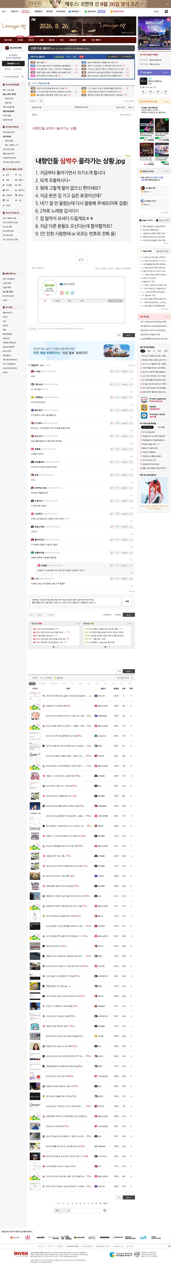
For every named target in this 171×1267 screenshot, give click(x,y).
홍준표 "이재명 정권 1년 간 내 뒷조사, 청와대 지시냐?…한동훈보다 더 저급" (78, 826)
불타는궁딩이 (103, 706)
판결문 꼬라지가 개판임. (58, 1166)
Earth (100, 746)
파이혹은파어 (103, 976)
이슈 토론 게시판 (8, 149)
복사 (41, 101)
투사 (7, 190)
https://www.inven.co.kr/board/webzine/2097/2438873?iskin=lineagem (61, 328)
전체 (32, 684)
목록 (121, 115)
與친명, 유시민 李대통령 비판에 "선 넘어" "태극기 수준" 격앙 (72, 926)
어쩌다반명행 (103, 816)
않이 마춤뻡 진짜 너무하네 (59, 1096)
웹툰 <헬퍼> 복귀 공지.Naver (60, 886)
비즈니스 (50, 1246)
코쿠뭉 (100, 1036)
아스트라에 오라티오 (10, 368)
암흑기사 (21, 190)
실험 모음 (8, 103)
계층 (113, 684)
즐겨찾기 (60, 678)
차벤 (4, 321)
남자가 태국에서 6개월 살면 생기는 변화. (64, 866)
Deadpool (101, 1006)
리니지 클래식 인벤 (9, 218)
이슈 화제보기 (127, 57)
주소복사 (33, 329)
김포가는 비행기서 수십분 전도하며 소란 (64, 966)
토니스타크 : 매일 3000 (57, 876)
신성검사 (9, 195)
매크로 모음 (9, 98)
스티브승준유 (103, 1076)
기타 (130, 684)
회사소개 (41, 1246)
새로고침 (131, 365)
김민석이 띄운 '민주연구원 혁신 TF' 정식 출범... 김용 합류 (71, 1056)
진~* (99, 1166)
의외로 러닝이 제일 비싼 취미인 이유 (63, 996)
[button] (53, 646)
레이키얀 (101, 696)
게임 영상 (6, 338)
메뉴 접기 (115, 300)
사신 (7, 200)
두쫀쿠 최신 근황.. (55, 856)
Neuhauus (101, 1146)
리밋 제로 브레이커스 (10, 360)
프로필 (57, 301)
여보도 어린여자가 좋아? (58, 1016)
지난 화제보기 (113, 57)
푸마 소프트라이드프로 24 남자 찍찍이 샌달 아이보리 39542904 (154, 322)
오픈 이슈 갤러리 (8, 279)
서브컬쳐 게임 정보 (9, 343)
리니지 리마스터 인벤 (10, 222)
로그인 (156, 11)
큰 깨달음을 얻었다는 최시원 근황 (62, 846)
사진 (105, 684)
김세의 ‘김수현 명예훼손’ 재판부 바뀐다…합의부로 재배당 (71, 766)
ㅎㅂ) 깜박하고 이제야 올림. (59, 1006)
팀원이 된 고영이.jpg (56, 986)
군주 (7, 175)
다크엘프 (9, 185)
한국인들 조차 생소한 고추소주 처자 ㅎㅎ (64, 1156)
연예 (54, 684)
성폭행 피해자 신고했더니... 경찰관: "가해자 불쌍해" (69, 726)
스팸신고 (118, 268)
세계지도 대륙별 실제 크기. (59, 796)
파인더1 (101, 756)
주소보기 (33, 101)
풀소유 (100, 916)
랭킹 (69, 301)
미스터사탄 (102, 1156)
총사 (20, 185)
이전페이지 (107, 615)
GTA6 (5, 372)
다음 (104, 1203)
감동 (121, 684)
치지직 (5, 317)
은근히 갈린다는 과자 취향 (59, 1046)
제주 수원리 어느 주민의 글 (59, 786)
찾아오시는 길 (118, 1246)
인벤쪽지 (62, 293)
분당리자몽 (36, 107)
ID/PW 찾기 (18, 69)
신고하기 (110, 268)
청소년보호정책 (87, 1246)
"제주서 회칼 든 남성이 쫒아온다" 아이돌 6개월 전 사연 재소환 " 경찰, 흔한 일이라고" (82, 1186)
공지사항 (130, 1246)
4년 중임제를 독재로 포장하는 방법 (62, 806)
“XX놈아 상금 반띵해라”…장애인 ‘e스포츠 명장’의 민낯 (70, 1136)
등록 (127, 601)
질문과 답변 (9, 141)
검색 (22, 76)
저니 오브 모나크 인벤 (10, 240)
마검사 (8, 205)
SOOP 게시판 (7, 120)
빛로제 (100, 826)
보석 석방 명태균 (55, 1126)
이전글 (49, 615)
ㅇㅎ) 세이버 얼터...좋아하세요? (61, 776)
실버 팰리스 (7, 355)
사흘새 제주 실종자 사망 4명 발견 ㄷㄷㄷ (64, 936)
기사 (20, 175)
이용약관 (60, 1246)
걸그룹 (5, 325)
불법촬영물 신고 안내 (103, 1246)
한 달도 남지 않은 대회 (57, 1076)
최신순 (48, 365)
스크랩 (102, 268)
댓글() (128, 115)
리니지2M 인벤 (8, 231)
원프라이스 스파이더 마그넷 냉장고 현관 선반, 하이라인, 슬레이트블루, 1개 (154, 330)
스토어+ (166, 102)
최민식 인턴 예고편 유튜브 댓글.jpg (62, 1036)
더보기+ (77, 623)
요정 (7, 180)
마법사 (20, 180)
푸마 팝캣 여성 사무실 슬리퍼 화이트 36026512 (154, 326)
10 (100, 1203)
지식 (97, 684)
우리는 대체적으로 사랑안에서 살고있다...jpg (66, 956)
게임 (89, 684)
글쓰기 (128, 671)
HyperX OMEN (8, 347)
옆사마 (100, 946)
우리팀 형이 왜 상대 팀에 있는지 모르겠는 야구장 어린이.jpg (72, 746)
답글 (131, 378)
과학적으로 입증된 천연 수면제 (60, 916)
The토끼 (101, 876)
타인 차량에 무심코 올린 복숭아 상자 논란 (65, 896)
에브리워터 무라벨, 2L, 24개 (150, 335)
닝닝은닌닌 (102, 736)
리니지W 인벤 (8, 235)
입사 (100, 786)
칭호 (82, 301)
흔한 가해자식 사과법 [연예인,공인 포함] (64, 1116)
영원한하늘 (102, 716)
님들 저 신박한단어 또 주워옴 (60, 976)
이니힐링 (67, 293)
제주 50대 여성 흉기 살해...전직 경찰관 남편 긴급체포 (69, 1176)
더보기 (72, 293)
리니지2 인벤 (7, 227)
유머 (64, 684)
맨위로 (118, 615)
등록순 (42, 365)
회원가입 (8, 69)
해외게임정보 (7, 334)
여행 (4, 330)
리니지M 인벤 (15, 48)
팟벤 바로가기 (7, 313)
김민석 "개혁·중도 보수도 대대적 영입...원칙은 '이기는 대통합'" (73, 1106)
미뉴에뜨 (101, 966)
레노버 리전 (7, 351)
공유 (97, 268)
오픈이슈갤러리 (129, 101)
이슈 (42, 684)
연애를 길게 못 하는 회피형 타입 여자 (63, 1146)
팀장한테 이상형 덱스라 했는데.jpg (62, 1066)
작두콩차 (101, 926)
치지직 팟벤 (7, 116)
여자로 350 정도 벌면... (57, 1026)
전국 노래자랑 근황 (56, 706)
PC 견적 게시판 (8, 296)
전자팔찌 (101, 776)
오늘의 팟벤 (7, 287)
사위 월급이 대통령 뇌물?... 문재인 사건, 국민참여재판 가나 (72, 756)
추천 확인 (127, 268)
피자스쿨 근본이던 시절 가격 (60, 1086)
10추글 (49, 678)
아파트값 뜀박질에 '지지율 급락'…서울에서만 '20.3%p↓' (70, 816)
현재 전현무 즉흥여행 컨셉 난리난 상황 (64, 906)
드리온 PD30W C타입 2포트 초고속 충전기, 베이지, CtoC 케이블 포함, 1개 (154, 339)
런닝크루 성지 (54, 946)
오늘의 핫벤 (7, 283)
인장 (44, 301)
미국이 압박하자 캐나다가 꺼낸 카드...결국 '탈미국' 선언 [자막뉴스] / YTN (77, 716)
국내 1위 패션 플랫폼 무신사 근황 (61, 736)
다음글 (39, 615)
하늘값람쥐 (102, 806)
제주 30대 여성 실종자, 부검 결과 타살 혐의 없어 (67, 696)
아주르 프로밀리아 (9, 364)
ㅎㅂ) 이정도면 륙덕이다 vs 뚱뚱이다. (63, 836)
